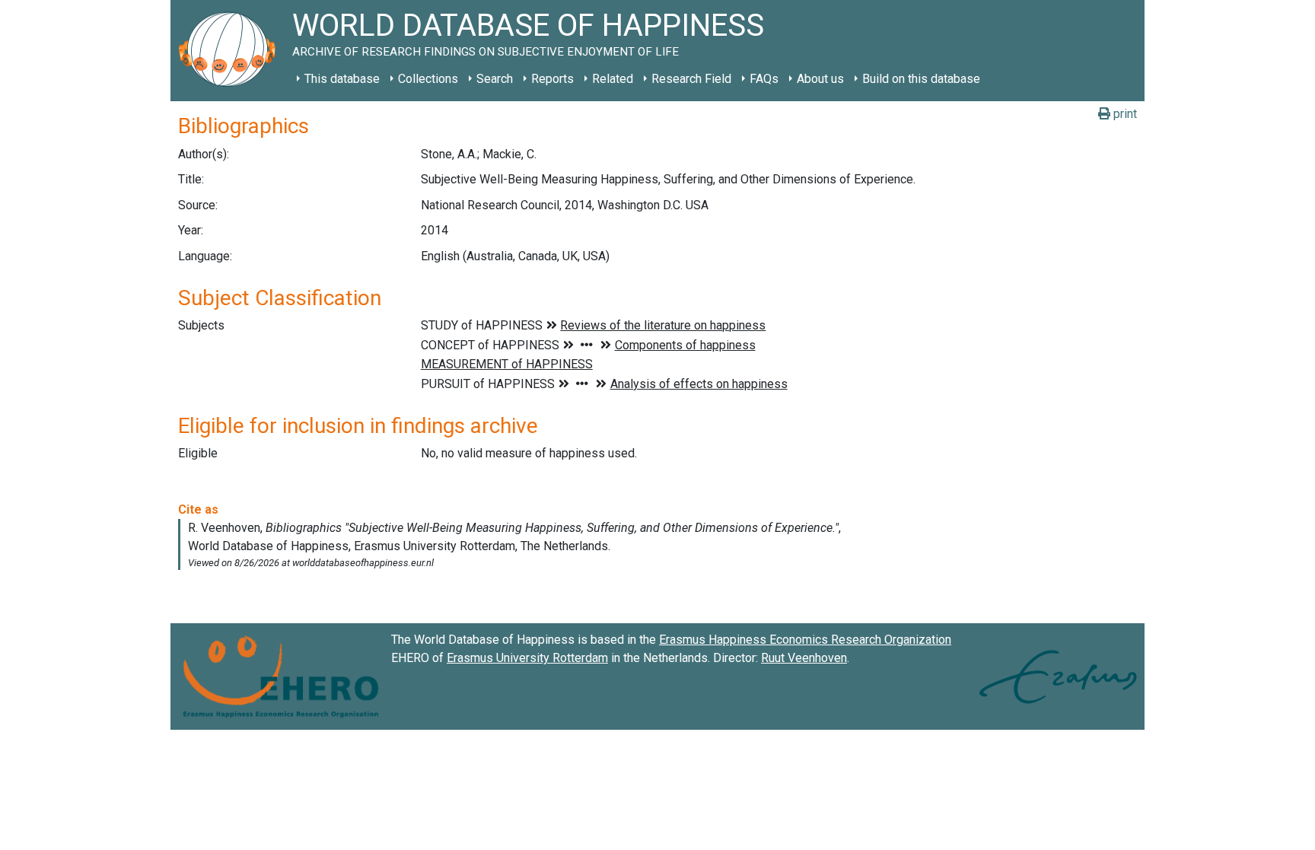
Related (612, 79)
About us (820, 79)
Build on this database (921, 79)
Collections (428, 79)
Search (494, 79)
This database (342, 79)
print (1123, 114)
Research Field (691, 79)
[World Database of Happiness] (231, 50)
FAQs (764, 79)
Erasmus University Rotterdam (527, 658)
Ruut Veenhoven (804, 658)
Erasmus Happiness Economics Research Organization (805, 639)
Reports (552, 79)
